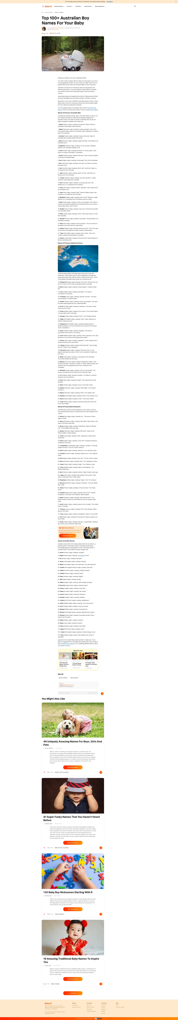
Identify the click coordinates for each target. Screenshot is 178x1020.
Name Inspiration (99, 6)
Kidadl (42, 12)
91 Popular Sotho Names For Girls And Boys (91, 664)
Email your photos (68, 535)
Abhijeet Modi (48, 823)
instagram (103, 1009)
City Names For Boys (64, 645)
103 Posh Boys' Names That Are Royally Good (63, 664)
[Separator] (102, 693)
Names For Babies (63, 660)
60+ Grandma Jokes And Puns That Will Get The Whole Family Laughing (85, 1)
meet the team (90, 1007)
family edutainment (91, 1011)
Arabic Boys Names (92, 109)
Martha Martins (49, 748)
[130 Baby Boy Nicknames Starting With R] (73, 870)
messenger (81, 555)
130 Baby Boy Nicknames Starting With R (67, 892)
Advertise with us (76, 1007)
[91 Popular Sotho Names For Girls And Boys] (91, 655)
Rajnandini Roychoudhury (59, 27)
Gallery (47, 69)
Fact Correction (93, 692)
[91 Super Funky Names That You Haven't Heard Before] (73, 795)
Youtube (103, 1013)
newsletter (89, 1009)
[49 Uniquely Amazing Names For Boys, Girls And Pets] (73, 720)
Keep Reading (74, 767)
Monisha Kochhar (54, 29)
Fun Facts (69, 6)
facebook (103, 1005)
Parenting (77, 6)
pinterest (103, 1007)
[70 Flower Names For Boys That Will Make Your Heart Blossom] (78, 656)
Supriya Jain (48, 965)
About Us (89, 1005)
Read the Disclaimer (65, 692)
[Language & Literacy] (44, 772)
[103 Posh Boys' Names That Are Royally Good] (65, 656)
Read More (110, 1)
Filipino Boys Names (68, 643)
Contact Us (74, 1005)
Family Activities (58, 6)
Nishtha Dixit (48, 895)
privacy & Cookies (120, 1007)
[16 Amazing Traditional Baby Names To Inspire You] (73, 937)
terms (117, 1005)
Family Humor (87, 6)
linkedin (103, 1011)
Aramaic (68, 509)
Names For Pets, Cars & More (61, 772)
